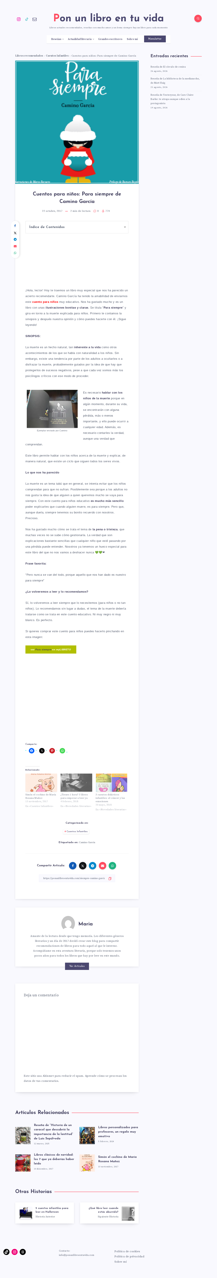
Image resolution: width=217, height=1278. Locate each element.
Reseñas (56, 39)
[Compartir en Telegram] (15, 239)
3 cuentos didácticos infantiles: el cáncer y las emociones (110, 798)
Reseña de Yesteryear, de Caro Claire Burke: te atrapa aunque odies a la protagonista (172, 99)
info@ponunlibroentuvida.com (76, 1255)
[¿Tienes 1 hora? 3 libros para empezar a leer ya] (76, 783)
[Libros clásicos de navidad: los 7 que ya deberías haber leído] (23, 1162)
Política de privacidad (129, 1256)
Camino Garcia (87, 842)
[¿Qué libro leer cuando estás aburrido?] (109, 1212)
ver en (51, 649)
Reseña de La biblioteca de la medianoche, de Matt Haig (175, 80)
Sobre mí (132, 39)
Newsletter (155, 39)
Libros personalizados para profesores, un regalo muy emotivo (118, 1132)
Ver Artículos (77, 966)
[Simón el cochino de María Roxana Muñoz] (41, 783)
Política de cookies (127, 1251)
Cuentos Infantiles (57, 55)
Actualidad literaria (80, 39)
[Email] (34, 19)
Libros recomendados (29, 55)
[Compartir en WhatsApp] (15, 253)
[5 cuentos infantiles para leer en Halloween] (44, 1212)
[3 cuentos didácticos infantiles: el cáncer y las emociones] (111, 783)
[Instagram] (19, 19)
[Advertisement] (77, 263)
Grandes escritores (110, 39)
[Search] (198, 18)
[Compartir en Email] (15, 246)
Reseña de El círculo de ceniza (168, 66)
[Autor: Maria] (68, 922)
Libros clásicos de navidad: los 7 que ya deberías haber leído (54, 1159)
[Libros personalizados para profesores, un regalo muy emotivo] (87, 1134)
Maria (85, 924)
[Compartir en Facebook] (15, 226)
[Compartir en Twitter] (15, 232)
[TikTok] (27, 19)
